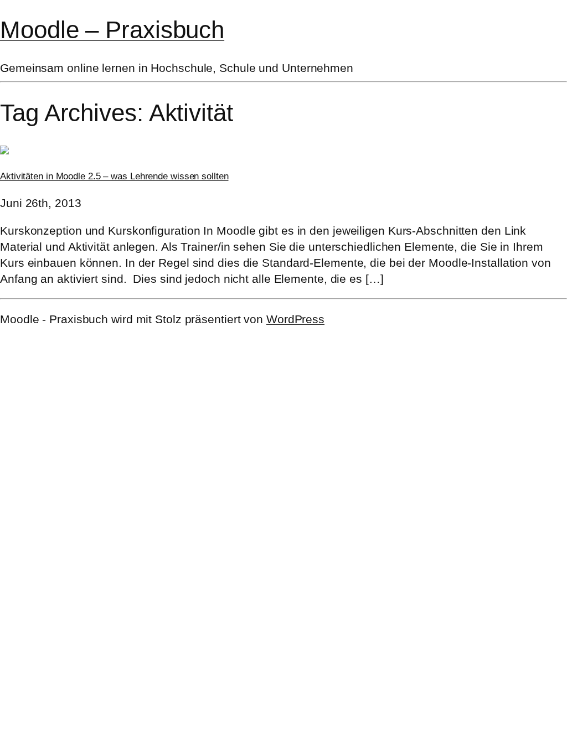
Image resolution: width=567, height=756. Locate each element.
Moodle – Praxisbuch (112, 29)
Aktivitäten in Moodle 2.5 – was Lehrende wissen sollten (114, 176)
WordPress (295, 319)
